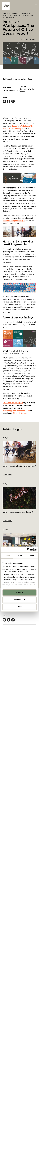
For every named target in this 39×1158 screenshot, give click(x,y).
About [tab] (32, 555)
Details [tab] (19, 555)
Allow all (19, 592)
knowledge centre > (12, 14)
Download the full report (13, 403)
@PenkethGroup (19, 413)
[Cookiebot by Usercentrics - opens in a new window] (28, 549)
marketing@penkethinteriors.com (16, 410)
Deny (19, 607)
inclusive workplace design (14, 221)
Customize (18, 599)
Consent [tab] (7, 555)
